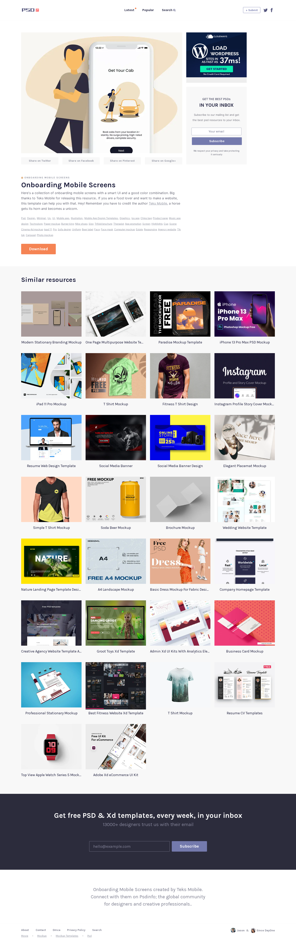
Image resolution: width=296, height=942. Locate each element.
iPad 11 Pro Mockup (51, 404)
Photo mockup (45, 235)
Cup (166, 223)
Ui (53, 218)
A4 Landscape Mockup (116, 589)
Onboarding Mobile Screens (47, 177)
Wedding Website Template (245, 527)
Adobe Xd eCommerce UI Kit (115, 775)
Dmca (56, 930)
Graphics (125, 218)
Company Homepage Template (245, 589)
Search (97, 930)
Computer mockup (124, 229)
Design (31, 218)
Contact (41, 930)
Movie (24, 935)
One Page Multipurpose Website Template (116, 342)
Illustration (77, 218)
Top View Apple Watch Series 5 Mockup (51, 775)
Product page (160, 218)
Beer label (87, 229)
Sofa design (64, 229)
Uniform (76, 229)
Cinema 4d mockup (32, 229)
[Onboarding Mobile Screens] (101, 92)
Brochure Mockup (180, 527)
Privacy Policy (76, 930)
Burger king (67, 223)
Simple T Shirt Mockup (51, 527)
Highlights (157, 223)
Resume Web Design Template (51, 466)
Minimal (41, 218)
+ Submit (252, 10)
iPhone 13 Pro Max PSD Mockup (245, 342)
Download (38, 249)
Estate (139, 229)
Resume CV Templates (245, 713)
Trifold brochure (103, 223)
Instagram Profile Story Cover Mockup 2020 (244, 404)
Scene (173, 223)
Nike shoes (81, 223)
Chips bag (146, 218)
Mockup (42, 935)
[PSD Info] (37, 10)
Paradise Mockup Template (180, 342)
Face (97, 229)
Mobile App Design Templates (101, 218)
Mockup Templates (67, 935)
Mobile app (63, 218)
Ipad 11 (48, 229)
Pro (55, 229)
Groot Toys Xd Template (116, 651)
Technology (36, 223)
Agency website (167, 229)
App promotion (133, 223)
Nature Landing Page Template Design (51, 589)
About (25, 930)
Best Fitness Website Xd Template (115, 713)
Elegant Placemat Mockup (244, 466)
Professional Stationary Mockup (51, 713)
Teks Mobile (158, 203)
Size (91, 223)
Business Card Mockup (244, 651)
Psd (23, 218)
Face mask (107, 229)
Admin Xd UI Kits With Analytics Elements (180, 651)
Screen (146, 223)
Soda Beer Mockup (116, 527)
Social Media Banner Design (180, 466)
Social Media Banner (115, 466)
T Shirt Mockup (115, 404)
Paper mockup (52, 223)
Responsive (150, 229)
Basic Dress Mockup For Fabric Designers (180, 589)
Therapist (118, 223)
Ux (49, 218)
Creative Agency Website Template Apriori (51, 651)
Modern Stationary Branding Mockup (51, 342)
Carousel (31, 235)
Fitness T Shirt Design (180, 404)
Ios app (135, 218)
